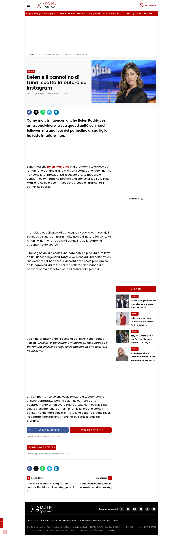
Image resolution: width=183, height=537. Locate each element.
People (35, 54)
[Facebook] (29, 112)
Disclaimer (56, 520)
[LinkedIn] (56, 112)
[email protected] (79, 527)
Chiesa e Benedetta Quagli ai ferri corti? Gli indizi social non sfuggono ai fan (50, 487)
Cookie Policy (84, 520)
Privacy (1, 524)
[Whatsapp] (42, 112)
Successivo (101, 477)
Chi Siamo (31, 520)
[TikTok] (147, 509)
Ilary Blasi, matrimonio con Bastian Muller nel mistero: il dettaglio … (142, 339)
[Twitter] (36, 112)
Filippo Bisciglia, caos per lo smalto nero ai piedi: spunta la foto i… (143, 304)
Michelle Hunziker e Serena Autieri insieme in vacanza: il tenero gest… (143, 356)
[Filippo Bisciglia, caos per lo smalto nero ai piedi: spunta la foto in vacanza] (122, 301)
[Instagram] (134, 509)
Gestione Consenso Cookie (105, 520)
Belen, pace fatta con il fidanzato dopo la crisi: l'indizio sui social (142, 321)
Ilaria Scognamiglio (35, 93)
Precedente (37, 477)
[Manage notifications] (5, 532)
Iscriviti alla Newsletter (91, 429)
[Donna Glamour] (45, 5)
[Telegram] (49, 112)
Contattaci (44, 520)
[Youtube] (153, 509)
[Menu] (30, 5)
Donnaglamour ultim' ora (42, 447)
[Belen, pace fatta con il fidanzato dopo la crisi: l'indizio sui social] (122, 318)
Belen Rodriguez (58, 166)
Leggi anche (136, 289)
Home (29, 54)
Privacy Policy (69, 520)
